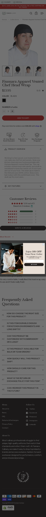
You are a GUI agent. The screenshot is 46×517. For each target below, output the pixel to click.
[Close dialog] (43, 244)
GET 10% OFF (34, 264)
